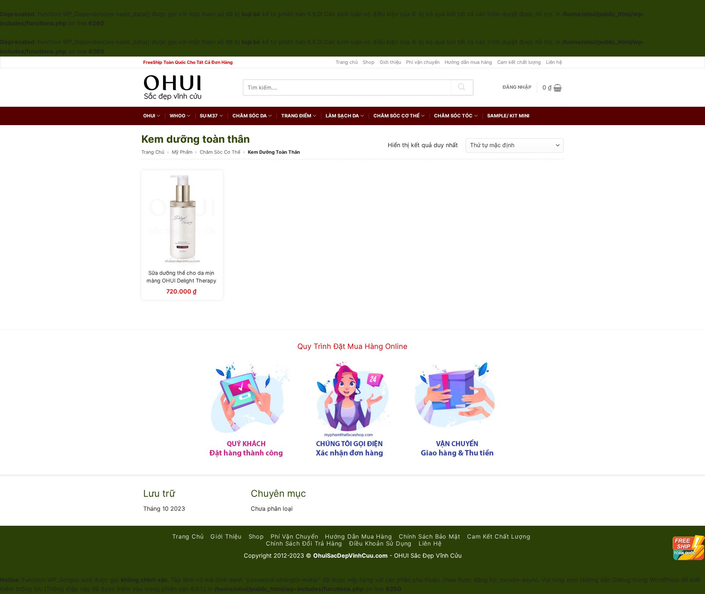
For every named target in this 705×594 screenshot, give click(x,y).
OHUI (149, 116)
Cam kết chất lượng (519, 62)
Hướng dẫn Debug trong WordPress (629, 579)
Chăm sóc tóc (453, 116)
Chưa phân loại (272, 508)
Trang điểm (296, 116)
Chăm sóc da (249, 116)
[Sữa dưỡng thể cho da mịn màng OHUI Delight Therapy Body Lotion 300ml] (182, 219)
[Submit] (462, 87)
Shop (369, 62)
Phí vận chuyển (423, 62)
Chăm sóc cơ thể (396, 116)
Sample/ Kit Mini (508, 116)
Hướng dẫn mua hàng (468, 62)
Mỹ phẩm (182, 152)
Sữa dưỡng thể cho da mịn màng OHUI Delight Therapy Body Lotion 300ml (181, 281)
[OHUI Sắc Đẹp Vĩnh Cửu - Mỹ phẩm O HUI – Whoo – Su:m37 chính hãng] (173, 88)
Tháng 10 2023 (164, 508)
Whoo (177, 116)
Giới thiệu (390, 62)
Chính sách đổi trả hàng (304, 543)
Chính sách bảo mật (429, 536)
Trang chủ (347, 62)
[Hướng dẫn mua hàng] (352, 409)
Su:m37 (209, 116)
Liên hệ (554, 62)
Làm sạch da (342, 116)
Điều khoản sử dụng (380, 543)
